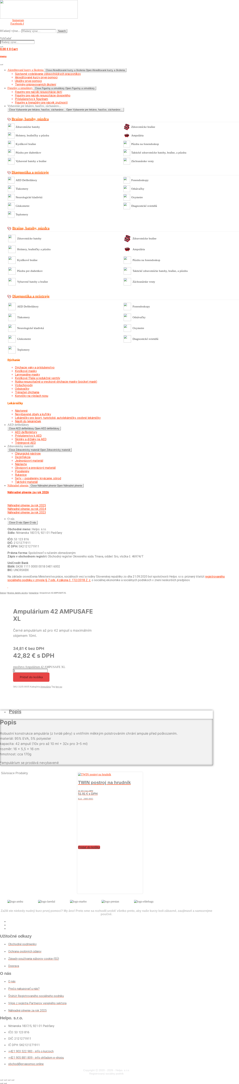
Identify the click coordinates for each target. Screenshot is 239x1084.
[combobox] (17, 42)
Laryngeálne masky (27, 374)
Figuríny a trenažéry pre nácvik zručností (41, 102)
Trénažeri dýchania (27, 392)
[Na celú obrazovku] (5, 1079)
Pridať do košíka (31, 677)
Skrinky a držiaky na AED (30, 439)
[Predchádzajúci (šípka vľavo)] (1, 1083)
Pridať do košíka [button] (89, 847)
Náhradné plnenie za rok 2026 (28, 492)
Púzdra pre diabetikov (28, 152)
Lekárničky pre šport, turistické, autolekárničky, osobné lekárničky (58, 418)
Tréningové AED (25, 443)
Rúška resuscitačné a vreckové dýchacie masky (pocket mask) (56, 381)
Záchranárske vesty (142, 161)
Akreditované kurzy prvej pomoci (36, 77)
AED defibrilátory (26, 432)
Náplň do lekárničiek (28, 421)
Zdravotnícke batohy (28, 126)
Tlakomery (22, 188)
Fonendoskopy (140, 180)
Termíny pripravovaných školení (35, 84)
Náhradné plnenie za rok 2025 (26, 505)
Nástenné (21, 411)
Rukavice (21, 475)
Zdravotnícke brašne (143, 126)
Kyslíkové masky (26, 371)
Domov (3, 593)
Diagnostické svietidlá (144, 205)
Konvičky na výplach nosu (31, 396)
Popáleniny (22, 471)
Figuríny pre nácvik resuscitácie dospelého (42, 95)
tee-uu (59, 686)
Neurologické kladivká (29, 197)
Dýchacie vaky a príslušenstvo (35, 367)
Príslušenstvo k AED (28, 435)
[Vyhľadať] (1, 46)
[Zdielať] (8, 1079)
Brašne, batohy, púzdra (17, 593)
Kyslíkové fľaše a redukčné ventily (37, 378)
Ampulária (137, 135)
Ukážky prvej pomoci (28, 81)
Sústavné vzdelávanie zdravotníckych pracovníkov (48, 74)
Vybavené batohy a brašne (31, 161)
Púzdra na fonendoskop (145, 144)
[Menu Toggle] (1, 64)
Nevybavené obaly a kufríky (33, 414)
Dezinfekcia (22, 457)
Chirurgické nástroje (28, 453)
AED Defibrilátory (26, 180)
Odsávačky (137, 188)
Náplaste (21, 464)
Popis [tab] (15, 711)
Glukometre (23, 205)
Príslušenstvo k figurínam (31, 99)
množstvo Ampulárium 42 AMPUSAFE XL (39, 667)
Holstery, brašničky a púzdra (32, 135)
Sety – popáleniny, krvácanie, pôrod (38, 478)
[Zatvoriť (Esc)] (12, 1079)
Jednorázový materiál (29, 460)
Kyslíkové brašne (26, 144)
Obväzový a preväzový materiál (35, 468)
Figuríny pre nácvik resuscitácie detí (38, 92)
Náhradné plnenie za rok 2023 (26, 512)
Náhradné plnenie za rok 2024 (26, 509)
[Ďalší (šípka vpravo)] (5, 1083)
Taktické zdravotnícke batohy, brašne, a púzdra (158, 152)
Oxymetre (137, 197)
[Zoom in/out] (1, 1079)
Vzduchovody (24, 385)
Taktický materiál (26, 482)
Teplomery (22, 214)
